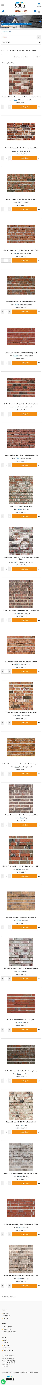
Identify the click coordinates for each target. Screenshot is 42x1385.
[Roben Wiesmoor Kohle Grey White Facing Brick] (21, 952)
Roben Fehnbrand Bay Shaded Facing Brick (21, 199)
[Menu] (3, 4)
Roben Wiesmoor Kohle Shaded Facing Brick (21, 1071)
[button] (2, 21)
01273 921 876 (7, 31)
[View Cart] (40, 12)
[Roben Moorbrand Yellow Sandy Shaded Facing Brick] (21, 747)
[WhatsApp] (3, 1381)
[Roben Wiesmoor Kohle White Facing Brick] (21, 1106)
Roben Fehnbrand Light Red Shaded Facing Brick (21, 250)
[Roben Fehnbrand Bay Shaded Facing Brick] (21, 183)
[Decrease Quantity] (2, 107)
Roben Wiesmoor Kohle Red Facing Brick (21, 1020)
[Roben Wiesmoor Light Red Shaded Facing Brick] (21, 1208)
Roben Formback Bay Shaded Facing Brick (21, 301)
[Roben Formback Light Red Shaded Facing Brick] (21, 439)
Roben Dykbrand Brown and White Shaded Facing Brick (21, 97)
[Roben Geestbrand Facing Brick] (21, 490)
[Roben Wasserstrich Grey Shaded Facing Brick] (21, 798)
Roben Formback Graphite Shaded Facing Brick (21, 404)
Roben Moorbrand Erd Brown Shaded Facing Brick (21, 610)
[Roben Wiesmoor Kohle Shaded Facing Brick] (21, 1054)
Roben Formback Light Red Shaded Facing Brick (21, 455)
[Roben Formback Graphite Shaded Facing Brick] (21, 387)
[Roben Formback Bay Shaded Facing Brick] (21, 285)
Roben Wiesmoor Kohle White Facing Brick (21, 1122)
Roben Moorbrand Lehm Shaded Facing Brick (21, 661)
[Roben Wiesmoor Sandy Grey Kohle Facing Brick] (21, 1259)
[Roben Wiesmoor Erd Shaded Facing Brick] (21, 901)
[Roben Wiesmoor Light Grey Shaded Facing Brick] (21, 1157)
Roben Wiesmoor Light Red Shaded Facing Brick (21, 1224)
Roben (15, 100)
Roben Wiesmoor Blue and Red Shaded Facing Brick (21, 866)
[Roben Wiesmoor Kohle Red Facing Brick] (21, 1003)
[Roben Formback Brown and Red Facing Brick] (21, 336)
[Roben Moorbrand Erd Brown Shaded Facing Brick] (21, 594)
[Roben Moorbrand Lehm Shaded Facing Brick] (21, 645)
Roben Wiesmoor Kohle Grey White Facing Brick (21, 968)
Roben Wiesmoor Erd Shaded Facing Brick (21, 917)
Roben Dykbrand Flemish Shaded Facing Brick (21, 148)
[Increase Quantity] (9, 107)
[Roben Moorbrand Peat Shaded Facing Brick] (21, 696)
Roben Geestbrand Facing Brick (21, 506)
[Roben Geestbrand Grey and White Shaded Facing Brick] (21, 541)
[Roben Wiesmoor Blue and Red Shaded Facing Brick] (21, 850)
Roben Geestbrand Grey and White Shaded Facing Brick (21, 558)
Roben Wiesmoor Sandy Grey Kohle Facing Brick (21, 1275)
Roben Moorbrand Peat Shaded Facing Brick (21, 712)
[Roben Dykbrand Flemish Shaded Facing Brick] (21, 131)
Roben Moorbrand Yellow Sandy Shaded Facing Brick (21, 764)
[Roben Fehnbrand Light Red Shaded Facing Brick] (21, 234)
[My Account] (39, 4)
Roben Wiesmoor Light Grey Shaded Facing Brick (21, 1173)
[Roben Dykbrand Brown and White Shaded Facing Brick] (21, 80)
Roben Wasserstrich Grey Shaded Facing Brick (21, 815)
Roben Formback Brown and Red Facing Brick (21, 353)
